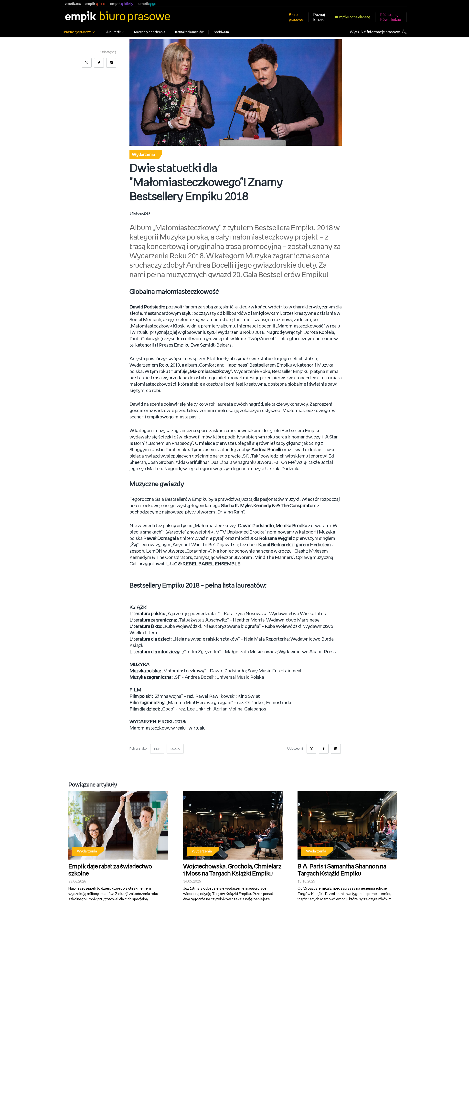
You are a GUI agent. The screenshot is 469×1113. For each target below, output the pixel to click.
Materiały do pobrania (149, 32)
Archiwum (221, 32)
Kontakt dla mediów (189, 32)
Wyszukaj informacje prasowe (375, 32)
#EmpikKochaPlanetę (352, 17)
